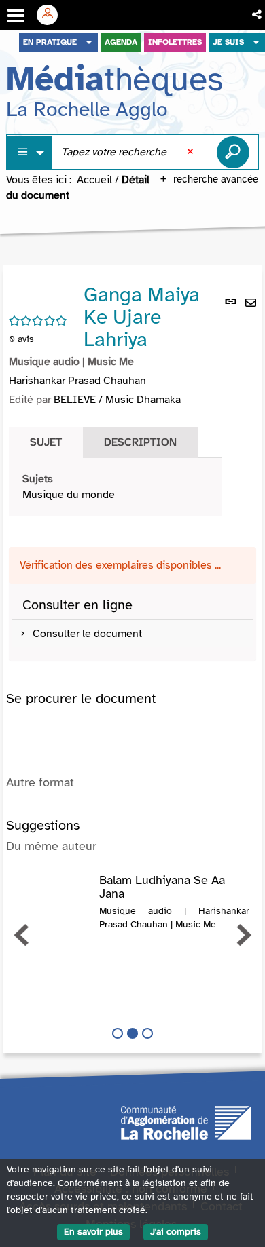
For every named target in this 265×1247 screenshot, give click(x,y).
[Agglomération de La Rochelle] (186, 1121)
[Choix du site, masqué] (89, 42)
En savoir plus (93, 1232)
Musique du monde (68, 494)
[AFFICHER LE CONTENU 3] (147, 1033)
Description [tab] (140, 442)
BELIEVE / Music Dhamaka (117, 399)
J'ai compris (175, 1232)
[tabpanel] (115, 487)
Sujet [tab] (46, 442)
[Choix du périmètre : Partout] (30, 152)
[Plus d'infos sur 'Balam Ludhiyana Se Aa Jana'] (52, 887)
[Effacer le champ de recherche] (191, 152)
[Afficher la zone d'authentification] (52, 15)
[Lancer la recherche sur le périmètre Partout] (233, 152)
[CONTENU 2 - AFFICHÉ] (132, 1033)
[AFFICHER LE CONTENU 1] (117, 1033)
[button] (258, 15)
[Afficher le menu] (16, 15)
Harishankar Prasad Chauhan (77, 380)
